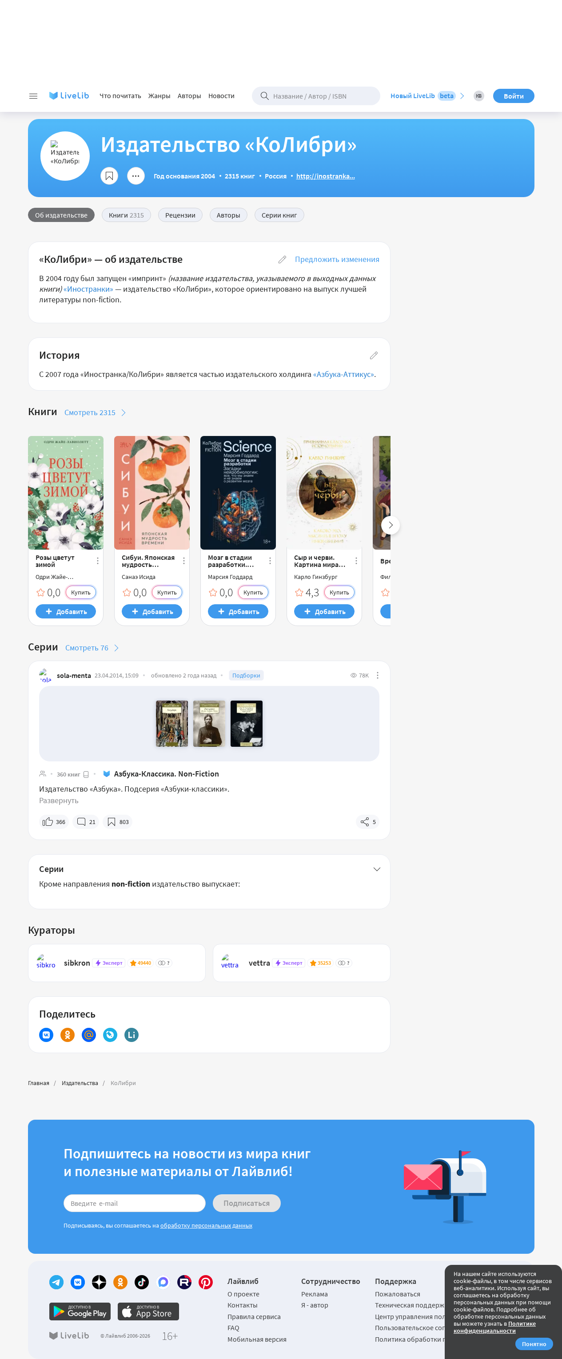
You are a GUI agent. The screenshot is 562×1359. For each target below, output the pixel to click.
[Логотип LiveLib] (69, 96)
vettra (259, 963)
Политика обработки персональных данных (444, 1339)
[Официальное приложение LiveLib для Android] (80, 1311)
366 (60, 822)
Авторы (189, 95)
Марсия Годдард (230, 576)
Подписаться (246, 1203)
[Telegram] (56, 1282)
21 (92, 822)
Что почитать (120, 95)
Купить (81, 592)
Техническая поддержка (413, 1304)
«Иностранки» (88, 289)
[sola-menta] (46, 675)
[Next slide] (390, 525)
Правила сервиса (254, 1316)
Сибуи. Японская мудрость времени (148, 561)
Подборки (246, 675)
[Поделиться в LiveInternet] (131, 1035)
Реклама (314, 1293)
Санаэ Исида (138, 576)
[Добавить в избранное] (109, 176)
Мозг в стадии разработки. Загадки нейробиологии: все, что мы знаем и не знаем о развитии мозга (235, 561)
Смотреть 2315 (90, 412)
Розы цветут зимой (55, 561)
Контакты (242, 1304)
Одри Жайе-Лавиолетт (52, 576)
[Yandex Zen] (99, 1282)
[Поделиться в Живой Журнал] (110, 1035)
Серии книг (279, 214)
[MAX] (163, 1282)
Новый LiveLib (422, 95)
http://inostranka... (325, 175)
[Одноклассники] (120, 1282)
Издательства (80, 1083)
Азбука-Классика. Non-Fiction (166, 774)
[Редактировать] (282, 259)
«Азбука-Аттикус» (343, 374)
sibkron (77, 963)
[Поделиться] (136, 176)
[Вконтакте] (78, 1282)
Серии (51, 869)
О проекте (243, 1293)
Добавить (71, 611)
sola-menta (74, 675)
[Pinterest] (206, 1282)
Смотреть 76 (86, 647)
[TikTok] (142, 1282)
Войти (514, 95)
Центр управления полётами (420, 1316)
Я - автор (314, 1304)
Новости (221, 95)
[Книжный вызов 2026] (479, 96)
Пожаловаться (397, 1293)
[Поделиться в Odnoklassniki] (67, 1035)
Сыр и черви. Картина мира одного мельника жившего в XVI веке (316, 561)
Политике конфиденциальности (495, 1327)
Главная (38, 1083)
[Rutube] (184, 1282)
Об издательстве (61, 214)
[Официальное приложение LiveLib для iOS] (148, 1311)
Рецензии (180, 214)
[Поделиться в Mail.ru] (89, 1035)
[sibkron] (46, 963)
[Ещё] (97, 560)
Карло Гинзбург (316, 576)
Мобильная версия (257, 1339)
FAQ (233, 1327)
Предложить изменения (337, 259)
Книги (126, 214)
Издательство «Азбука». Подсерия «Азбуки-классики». (134, 789)
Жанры (159, 95)
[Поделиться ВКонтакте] (46, 1035)
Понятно (534, 1344)
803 (124, 822)
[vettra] (231, 963)
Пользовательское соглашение (424, 1327)
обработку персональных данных (206, 1225)
